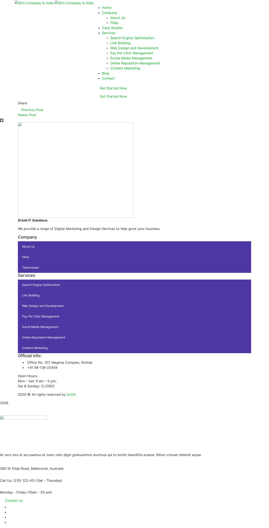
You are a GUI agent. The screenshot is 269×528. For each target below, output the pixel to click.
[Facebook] (30, 103)
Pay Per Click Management (40, 316)
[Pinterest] (41, 103)
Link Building (31, 295)
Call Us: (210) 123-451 (17, 480)
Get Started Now (113, 88)
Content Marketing (35, 348)
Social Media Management (40, 327)
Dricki (71, 394)
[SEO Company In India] (35, 2)
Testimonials (30, 267)
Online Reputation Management (43, 337)
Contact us (14, 500)
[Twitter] (33, 103)
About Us (28, 246)
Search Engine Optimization (41, 285)
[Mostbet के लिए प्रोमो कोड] (1, 120)
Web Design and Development (43, 306)
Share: (23, 103)
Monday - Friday (13, 492)
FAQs (25, 257)
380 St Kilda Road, (15, 468)
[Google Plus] (37, 103)
